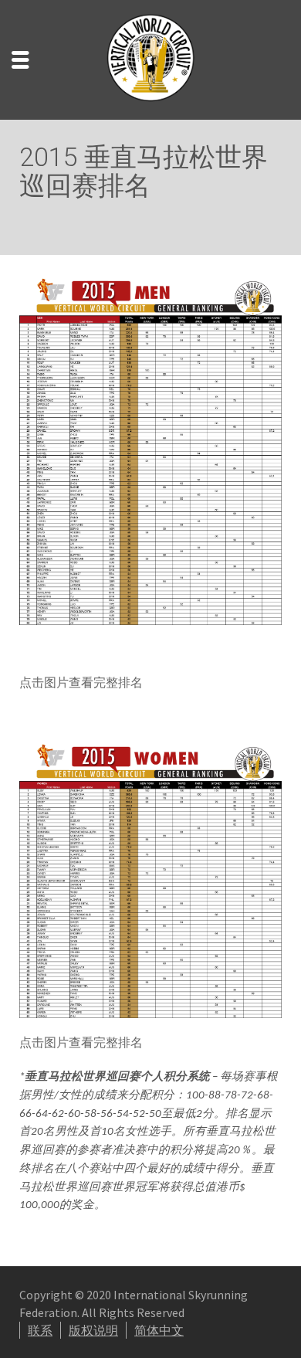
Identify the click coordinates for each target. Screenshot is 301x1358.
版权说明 (93, 1330)
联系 (40, 1330)
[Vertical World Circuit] (150, 58)
